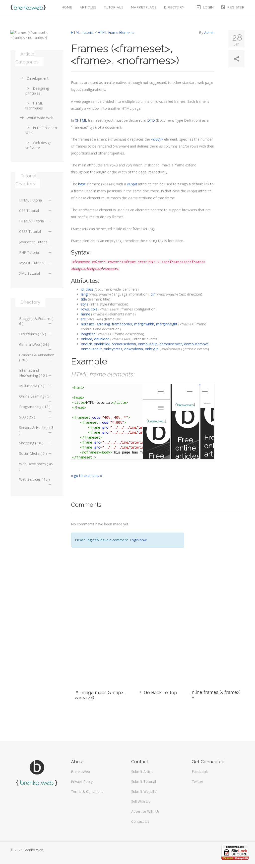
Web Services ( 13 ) (34, 479)
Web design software (38, 145)
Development (38, 78)
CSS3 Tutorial (30, 231)
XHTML (81, 120)
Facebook (200, 771)
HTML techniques (34, 105)
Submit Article (142, 771)
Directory (174, 7)
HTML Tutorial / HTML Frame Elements (102, 33)
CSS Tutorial (29, 210)
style (84, 304)
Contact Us (140, 821)
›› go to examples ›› (86, 475)
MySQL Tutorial (31, 262)
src (83, 319)
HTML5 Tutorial (32, 221)
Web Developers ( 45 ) (36, 466)
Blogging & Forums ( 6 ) (36, 321)
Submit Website (143, 791)
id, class (87, 289)
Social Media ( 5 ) (33, 453)
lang (84, 294)
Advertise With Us (145, 811)
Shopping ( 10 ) (31, 443)
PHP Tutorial (29, 252)
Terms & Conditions (87, 791)
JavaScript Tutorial (33, 242)
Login (208, 7)
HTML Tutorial (31, 200)
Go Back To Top (160, 692)
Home (67, 7)
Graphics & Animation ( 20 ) (36, 357)
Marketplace (144, 7)
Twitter (197, 781)
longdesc (88, 334)
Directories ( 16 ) (32, 334)
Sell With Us (140, 801)
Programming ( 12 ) (35, 406)
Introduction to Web (41, 130)
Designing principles (37, 91)
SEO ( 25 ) (27, 417)
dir (153, 294)
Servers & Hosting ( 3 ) (36, 430)
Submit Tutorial (143, 781)
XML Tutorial (29, 273)
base (82, 184)
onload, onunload (95, 339)
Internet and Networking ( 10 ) (33, 373)
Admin (209, 32)
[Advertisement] (218, 595)
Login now (138, 540)
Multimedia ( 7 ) (31, 385)
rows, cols (89, 309)
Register (236, 7)
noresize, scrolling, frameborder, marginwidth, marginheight (129, 324)
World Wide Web (40, 117)
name (85, 314)
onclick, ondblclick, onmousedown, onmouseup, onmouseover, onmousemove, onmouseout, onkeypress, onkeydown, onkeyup (145, 346)
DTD (151, 120)
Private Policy (82, 781)
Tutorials (114, 7)
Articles (88, 7)
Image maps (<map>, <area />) (99, 695)
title (84, 299)
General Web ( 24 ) (34, 344)
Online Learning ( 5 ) (35, 396)
